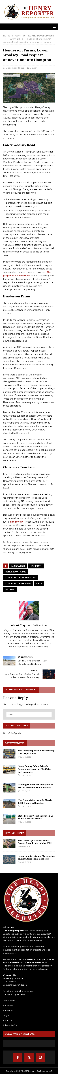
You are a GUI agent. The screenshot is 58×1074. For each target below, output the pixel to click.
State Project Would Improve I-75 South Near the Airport (36, 817)
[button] (53, 26)
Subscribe (8, 1010)
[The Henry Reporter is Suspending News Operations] (9, 753)
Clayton (33, 68)
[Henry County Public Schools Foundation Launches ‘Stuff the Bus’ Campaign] (9, 769)
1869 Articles (40, 625)
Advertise (8, 1005)
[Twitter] (29, 1057)
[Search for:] (29, 714)
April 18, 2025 (25, 862)
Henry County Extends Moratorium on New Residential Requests (36, 857)
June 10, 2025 (25, 822)
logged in (22, 704)
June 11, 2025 (25, 806)
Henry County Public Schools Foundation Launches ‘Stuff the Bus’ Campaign (34, 769)
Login (6, 1015)
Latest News (9, 1000)
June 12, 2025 (25, 791)
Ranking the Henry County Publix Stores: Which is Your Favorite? (35, 786)
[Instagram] (40, 1057)
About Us (7, 1020)
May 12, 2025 (25, 846)
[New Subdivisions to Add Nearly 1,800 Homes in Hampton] (9, 803)
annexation (18, 566)
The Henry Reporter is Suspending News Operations (36, 752)
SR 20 (39, 583)
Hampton (35, 566)
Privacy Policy (10, 1025)
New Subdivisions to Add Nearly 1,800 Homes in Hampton (35, 801)
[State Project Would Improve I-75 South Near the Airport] (9, 819)
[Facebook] (17, 1057)
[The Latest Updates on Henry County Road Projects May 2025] (9, 843)
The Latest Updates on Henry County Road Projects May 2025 (35, 842)
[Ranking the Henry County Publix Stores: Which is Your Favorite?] (9, 787)
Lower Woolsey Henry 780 (20, 577)
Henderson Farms (15, 572)
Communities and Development (34, 35)
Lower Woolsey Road (18, 583)
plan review (16, 521)
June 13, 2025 (25, 757)
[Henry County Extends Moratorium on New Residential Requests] (9, 859)
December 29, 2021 (15, 68)
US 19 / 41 (10, 589)
